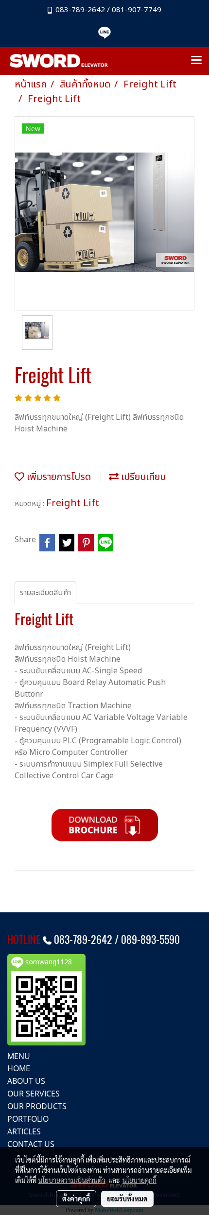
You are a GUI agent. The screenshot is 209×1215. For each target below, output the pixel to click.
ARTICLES (24, 1131)
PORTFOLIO (28, 1118)
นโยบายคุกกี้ (139, 1180)
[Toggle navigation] (196, 60)
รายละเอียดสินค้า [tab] (45, 593)
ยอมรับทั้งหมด (127, 1198)
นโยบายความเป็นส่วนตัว (71, 1180)
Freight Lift (72, 503)
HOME (18, 1068)
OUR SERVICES (33, 1093)
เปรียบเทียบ (142, 477)
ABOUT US (26, 1081)
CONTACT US (30, 1144)
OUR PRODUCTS (37, 1106)
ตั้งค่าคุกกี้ (76, 1198)
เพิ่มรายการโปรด (57, 477)
